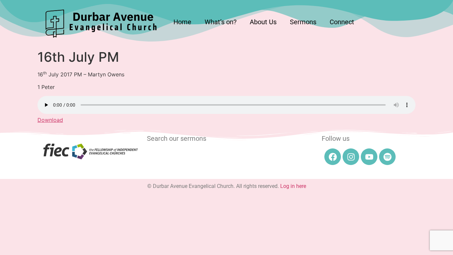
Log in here (293, 186)
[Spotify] (387, 156)
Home (182, 22)
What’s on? (220, 22)
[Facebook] (332, 156)
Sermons (303, 22)
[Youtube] (369, 156)
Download (50, 120)
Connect (342, 22)
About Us (263, 22)
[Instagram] (351, 156)
